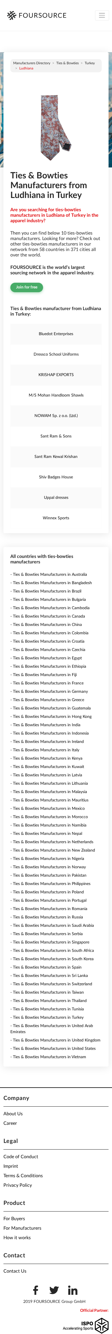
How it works (17, 1237)
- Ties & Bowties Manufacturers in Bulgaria (48, 600)
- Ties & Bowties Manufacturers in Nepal (46, 834)
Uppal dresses (56, 498)
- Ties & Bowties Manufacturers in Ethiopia (48, 667)
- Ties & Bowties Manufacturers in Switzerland (51, 984)
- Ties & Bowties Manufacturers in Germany (49, 692)
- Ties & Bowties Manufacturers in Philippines (50, 884)
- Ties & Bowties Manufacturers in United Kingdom (55, 1040)
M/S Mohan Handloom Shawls (56, 395)
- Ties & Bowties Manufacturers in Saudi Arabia (52, 926)
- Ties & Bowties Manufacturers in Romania (48, 909)
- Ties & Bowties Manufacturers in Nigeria (47, 859)
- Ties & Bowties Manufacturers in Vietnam (48, 1057)
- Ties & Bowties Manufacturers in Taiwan (47, 992)
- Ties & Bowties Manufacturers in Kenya (46, 758)
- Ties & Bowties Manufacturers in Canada (47, 616)
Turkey (90, 63)
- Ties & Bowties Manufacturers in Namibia (48, 825)
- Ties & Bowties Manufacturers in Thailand (48, 1001)
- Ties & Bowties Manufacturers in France (47, 683)
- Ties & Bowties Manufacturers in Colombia (49, 633)
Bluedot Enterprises (56, 334)
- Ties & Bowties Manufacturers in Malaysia (48, 792)
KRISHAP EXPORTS (56, 375)
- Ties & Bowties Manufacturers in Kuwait (47, 767)
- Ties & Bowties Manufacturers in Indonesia (49, 733)
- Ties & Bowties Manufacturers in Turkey (47, 1018)
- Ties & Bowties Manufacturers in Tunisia (47, 1009)
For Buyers (14, 1218)
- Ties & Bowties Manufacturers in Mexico (47, 809)
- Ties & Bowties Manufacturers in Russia (46, 917)
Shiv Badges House (56, 477)
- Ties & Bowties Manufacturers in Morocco (49, 817)
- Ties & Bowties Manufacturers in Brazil (45, 591)
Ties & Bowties (67, 63)
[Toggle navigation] (102, 15)
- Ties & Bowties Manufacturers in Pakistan (48, 875)
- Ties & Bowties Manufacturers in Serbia (46, 934)
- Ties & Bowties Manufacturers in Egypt (46, 658)
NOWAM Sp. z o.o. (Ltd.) (56, 416)
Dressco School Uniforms (56, 354)
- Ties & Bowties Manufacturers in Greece (47, 700)
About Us (13, 1114)
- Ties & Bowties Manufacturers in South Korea (52, 959)
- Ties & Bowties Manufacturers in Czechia (47, 650)
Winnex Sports (56, 518)
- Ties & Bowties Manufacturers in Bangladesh (51, 583)
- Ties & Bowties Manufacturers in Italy (44, 750)
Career (10, 1123)
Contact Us (14, 1271)
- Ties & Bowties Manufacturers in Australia (48, 575)
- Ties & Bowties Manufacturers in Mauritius (49, 800)
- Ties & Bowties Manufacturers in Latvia (46, 775)
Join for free (26, 287)
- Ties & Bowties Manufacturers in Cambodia (50, 608)
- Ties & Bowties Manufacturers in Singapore (49, 942)
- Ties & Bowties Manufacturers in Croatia (47, 641)
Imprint (10, 1166)
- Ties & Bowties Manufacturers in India (45, 725)
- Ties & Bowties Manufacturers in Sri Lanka (49, 976)
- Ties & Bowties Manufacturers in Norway (48, 867)
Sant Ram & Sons (56, 436)
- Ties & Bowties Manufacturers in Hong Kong (51, 717)
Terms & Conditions (23, 1175)
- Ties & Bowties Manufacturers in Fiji (43, 675)
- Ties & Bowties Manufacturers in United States (53, 1049)
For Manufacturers (22, 1228)
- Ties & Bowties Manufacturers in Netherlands (51, 842)
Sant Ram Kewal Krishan (56, 457)
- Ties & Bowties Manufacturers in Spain (46, 967)
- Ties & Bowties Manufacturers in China (46, 625)
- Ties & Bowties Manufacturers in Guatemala (50, 708)
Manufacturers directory (31, 63)
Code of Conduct (20, 1156)
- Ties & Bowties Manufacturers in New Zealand (52, 850)
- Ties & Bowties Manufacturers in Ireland (47, 742)
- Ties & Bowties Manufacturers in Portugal (48, 901)
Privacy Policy (17, 1185)
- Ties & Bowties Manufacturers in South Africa (52, 951)
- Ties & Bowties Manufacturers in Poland (47, 892)
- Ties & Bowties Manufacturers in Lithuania (49, 784)
